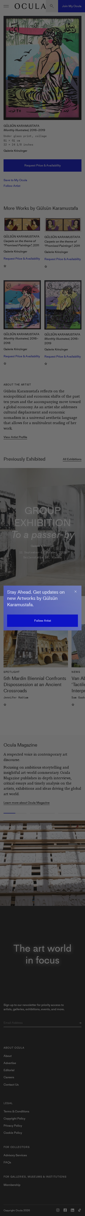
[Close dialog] (75, 591)
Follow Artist (42, 620)
